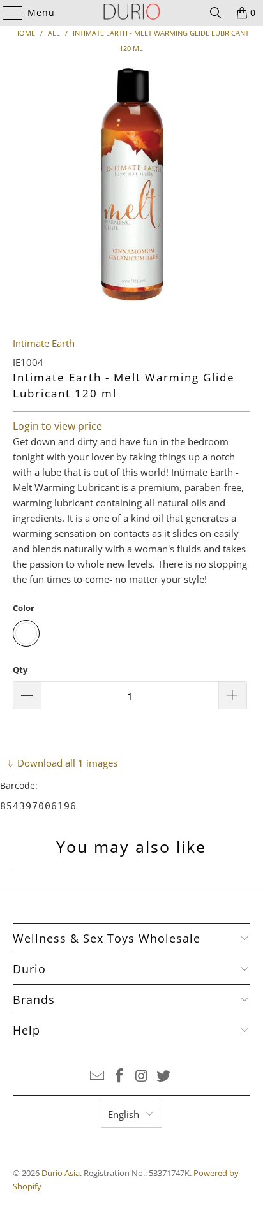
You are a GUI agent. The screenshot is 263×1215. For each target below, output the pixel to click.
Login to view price (57, 426)
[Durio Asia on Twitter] (164, 1076)
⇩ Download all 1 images (61, 762)
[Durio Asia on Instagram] (141, 1076)
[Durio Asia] (131, 13)
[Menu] (7, 13)
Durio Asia (60, 1173)
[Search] (216, 13)
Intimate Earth (44, 343)
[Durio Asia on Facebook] (120, 1076)
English (123, 1114)
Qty (20, 669)
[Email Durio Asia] (97, 1076)
